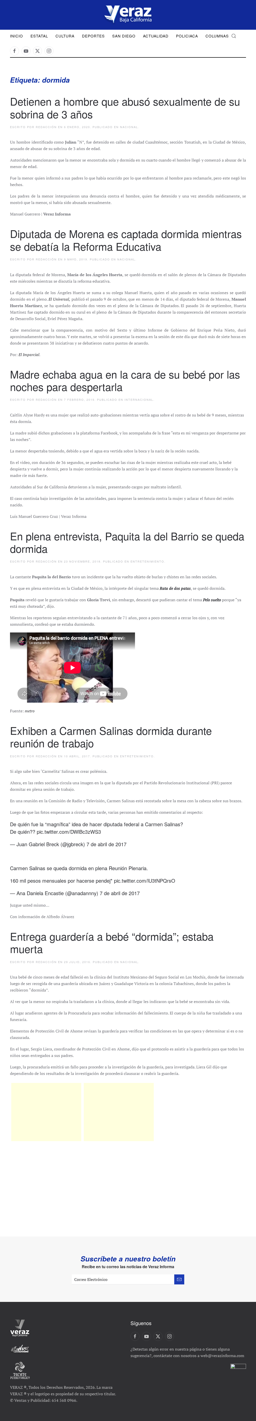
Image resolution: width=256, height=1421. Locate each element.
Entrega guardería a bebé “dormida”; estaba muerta (112, 942)
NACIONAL (129, 127)
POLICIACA (187, 35)
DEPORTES (93, 35)
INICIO (16, 35)
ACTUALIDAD (155, 35)
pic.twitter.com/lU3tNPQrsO (144, 880)
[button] (233, 36)
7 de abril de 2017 (106, 844)
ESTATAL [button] (39, 35)
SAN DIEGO (124, 35)
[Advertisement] (46, 1112)
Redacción (46, 127)
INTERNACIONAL (138, 400)
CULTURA (65, 35)
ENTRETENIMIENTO (147, 561)
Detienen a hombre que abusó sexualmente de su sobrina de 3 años (125, 107)
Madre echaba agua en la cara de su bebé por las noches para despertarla (125, 380)
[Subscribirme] (179, 1279)
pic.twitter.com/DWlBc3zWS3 (69, 831)
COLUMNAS (217, 35)
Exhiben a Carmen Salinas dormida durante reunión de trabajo (111, 736)
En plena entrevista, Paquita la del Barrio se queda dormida (127, 542)
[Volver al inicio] (128, 15)
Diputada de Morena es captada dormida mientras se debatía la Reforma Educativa (126, 239)
